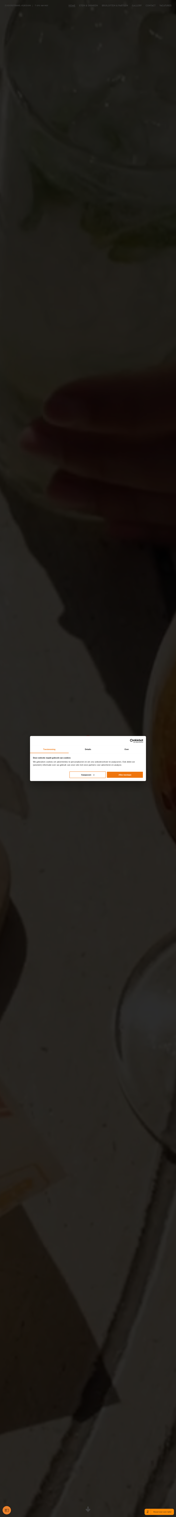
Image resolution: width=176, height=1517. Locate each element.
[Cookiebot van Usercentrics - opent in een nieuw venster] (132, 741)
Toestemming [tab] (49, 749)
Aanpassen (86, 775)
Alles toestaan (125, 775)
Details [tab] (88, 749)
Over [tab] (126, 749)
